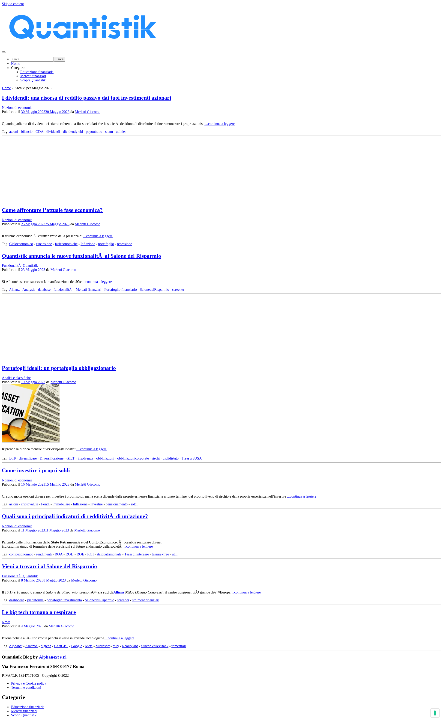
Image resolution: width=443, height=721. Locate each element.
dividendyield (73, 132)
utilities (121, 132)
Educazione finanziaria (37, 72)
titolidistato (171, 458)
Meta (89, 646)
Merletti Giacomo (87, 112)
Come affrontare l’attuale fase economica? (52, 210)
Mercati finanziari (33, 76)
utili (174, 554)
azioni (13, 132)
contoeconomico (21, 554)
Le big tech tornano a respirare (39, 612)
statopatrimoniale (109, 554)
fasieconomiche (66, 244)
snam (109, 132)
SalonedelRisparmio (154, 289)
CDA (39, 132)
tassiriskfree (160, 554)
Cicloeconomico (21, 244)
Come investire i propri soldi (36, 470)
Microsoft (103, 646)
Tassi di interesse (136, 554)
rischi (156, 458)
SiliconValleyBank (154, 646)
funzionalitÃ (63, 289)
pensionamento (117, 504)
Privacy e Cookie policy (28, 683)
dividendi (53, 132)
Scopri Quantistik (33, 80)
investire (96, 504)
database (44, 289)
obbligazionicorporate (133, 458)
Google (76, 646)
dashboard (16, 600)
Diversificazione (51, 458)
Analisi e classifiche (16, 378)
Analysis (28, 289)
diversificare (28, 458)
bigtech (46, 646)
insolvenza (85, 458)
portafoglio (106, 244)
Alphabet (15, 646)
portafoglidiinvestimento (64, 600)
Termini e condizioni (26, 687)
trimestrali (178, 646)
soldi (134, 504)
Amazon (31, 646)
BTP (12, 458)
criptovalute (29, 504)
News (6, 622)
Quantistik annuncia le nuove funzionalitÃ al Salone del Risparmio (81, 256)
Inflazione (88, 244)
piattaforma (35, 600)
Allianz (14, 289)
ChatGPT (61, 646)
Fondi (45, 504)
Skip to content (13, 4)
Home (15, 63)
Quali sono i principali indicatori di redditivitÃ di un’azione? (75, 516)
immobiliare (61, 504)
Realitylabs (130, 646)
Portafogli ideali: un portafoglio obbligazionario (59, 368)
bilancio (27, 132)
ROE (80, 554)
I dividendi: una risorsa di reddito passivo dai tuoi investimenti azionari (86, 98)
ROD (70, 554)
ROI (90, 554)
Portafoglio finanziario (120, 289)
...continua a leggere (219, 124)
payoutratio (94, 132)
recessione (124, 244)
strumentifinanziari (145, 600)
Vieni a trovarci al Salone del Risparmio (49, 566)
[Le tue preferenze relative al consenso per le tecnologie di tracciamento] (435, 713)
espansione (44, 244)
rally (116, 646)
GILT (70, 458)
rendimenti (44, 554)
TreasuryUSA (192, 458)
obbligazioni (105, 458)
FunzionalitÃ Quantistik (20, 265)
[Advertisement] (140, 170)
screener (178, 289)
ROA (59, 554)
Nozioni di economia (17, 108)
